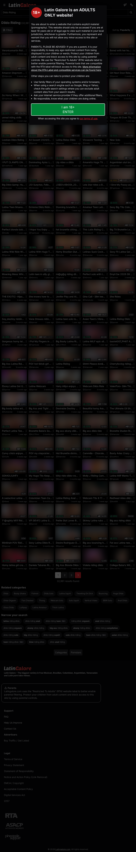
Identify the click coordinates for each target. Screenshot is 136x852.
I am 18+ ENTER (68, 109)
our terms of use (88, 118)
